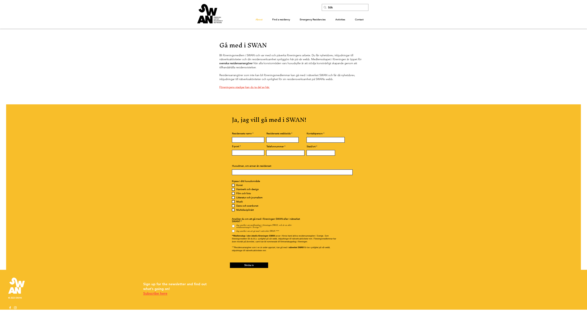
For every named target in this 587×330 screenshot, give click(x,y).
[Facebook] (10, 308)
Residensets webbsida (278, 133)
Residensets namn (242, 133)
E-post (235, 146)
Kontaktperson (315, 133)
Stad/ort (311, 146)
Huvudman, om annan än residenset (251, 166)
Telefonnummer (275, 146)
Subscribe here (155, 293)
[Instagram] (15, 308)
